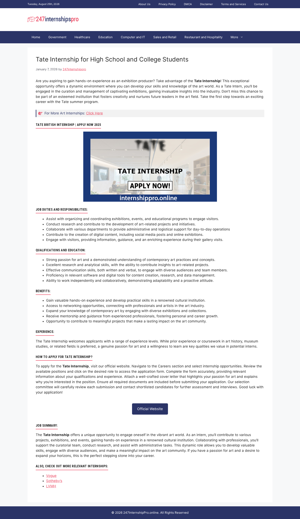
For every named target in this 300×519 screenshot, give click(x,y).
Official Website (150, 409)
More (234, 37)
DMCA (188, 4)
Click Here (94, 113)
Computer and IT (133, 37)
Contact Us (261, 4)
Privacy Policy (167, 4)
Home (36, 37)
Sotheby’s (54, 481)
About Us (144, 4)
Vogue (51, 476)
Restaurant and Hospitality (203, 37)
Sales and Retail (164, 37)
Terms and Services (233, 4)
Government (57, 37)
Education (105, 37)
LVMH (51, 486)
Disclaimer (206, 4)
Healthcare (82, 37)
